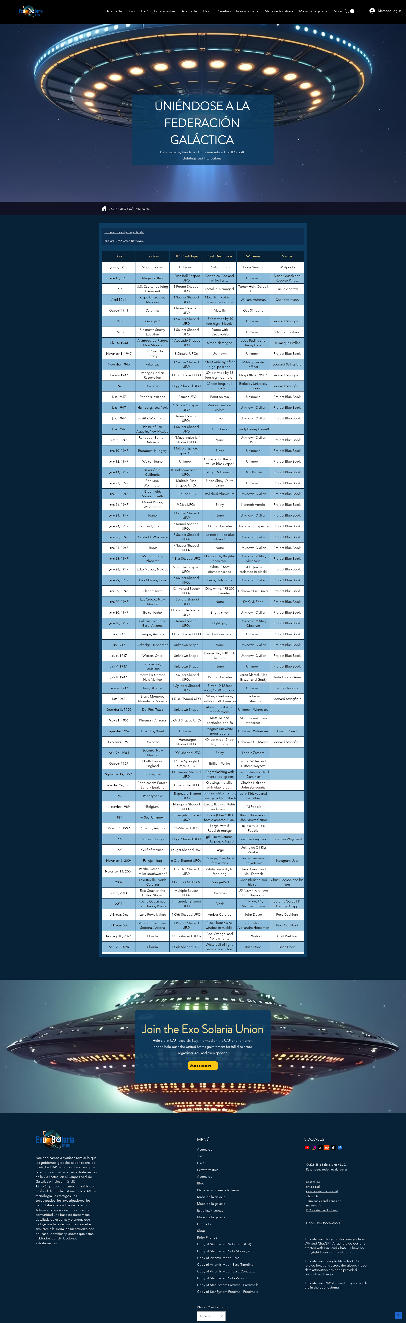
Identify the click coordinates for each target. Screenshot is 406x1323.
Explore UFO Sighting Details (124, 232)
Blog (200, 1183)
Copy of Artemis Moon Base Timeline (217, 1265)
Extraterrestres (207, 1170)
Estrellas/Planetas (210, 1210)
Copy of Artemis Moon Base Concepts (217, 1271)
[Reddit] (326, 1147)
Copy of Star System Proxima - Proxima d (217, 1292)
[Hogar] (104, 208)
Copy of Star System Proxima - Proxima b (217, 1285)
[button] (350, 11)
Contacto (204, 1224)
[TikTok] (333, 1147)
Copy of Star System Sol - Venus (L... (217, 1278)
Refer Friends (207, 1237)
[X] (320, 1147)
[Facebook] (340, 1147)
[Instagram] (313, 1147)
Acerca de (204, 1149)
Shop (201, 1231)
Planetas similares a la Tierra (217, 1190)
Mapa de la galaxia (211, 1197)
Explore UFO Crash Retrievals (124, 241)
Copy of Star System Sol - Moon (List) (217, 1251)
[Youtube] (307, 1147)
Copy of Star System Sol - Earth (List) (217, 1244)
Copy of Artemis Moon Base (217, 1258)
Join (200, 1156)
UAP (114, 209)
